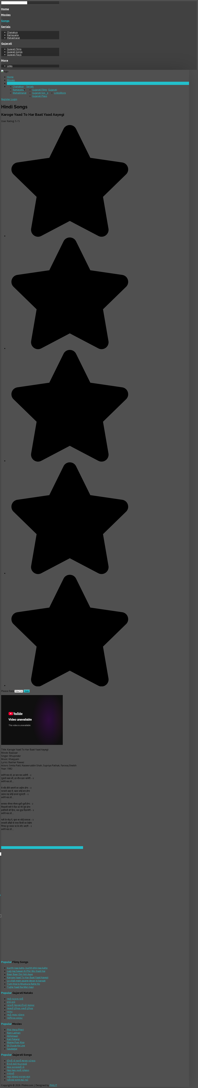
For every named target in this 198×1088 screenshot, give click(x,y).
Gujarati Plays (14, 54)
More (4, 60)
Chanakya (12, 32)
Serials (5, 26)
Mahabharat (13, 38)
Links (9, 66)
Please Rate (7, 691)
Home (5, 9)
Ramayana (13, 35)
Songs (5, 20)
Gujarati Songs (14, 52)
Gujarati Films (14, 49)
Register (6, 99)
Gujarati (6, 43)
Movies (6, 14)
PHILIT (53, 1085)
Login (14, 99)
